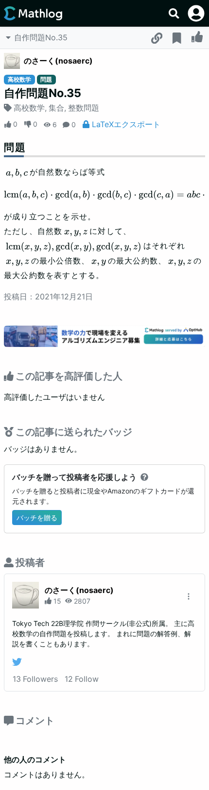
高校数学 (29, 108)
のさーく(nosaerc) (58, 61)
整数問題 (83, 108)
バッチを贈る (37, 517)
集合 (56, 108)
